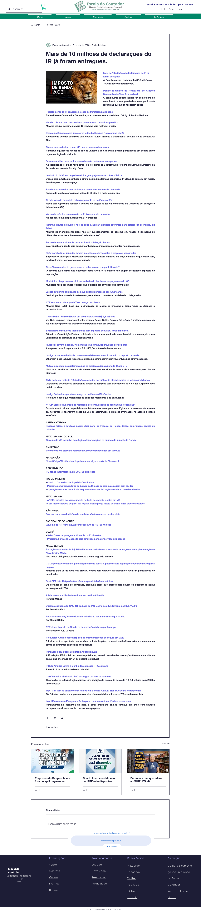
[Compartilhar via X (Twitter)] (54, 718)
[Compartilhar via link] (69, 718)
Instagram (133, 865)
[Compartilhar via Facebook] (47, 718)
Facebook (133, 872)
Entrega (97, 864)
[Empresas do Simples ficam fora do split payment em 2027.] (52, 761)
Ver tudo (166, 743)
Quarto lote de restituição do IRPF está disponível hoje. (99, 780)
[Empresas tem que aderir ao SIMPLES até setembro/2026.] (148, 761)
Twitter (131, 878)
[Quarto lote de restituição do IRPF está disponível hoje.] (100, 761)
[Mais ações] (153, 45)
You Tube (133, 884)
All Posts (35, 25)
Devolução (99, 871)
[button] (43, 7)
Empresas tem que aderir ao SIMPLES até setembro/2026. (146, 780)
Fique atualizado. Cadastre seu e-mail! (110, 833)
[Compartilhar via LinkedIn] (61, 718)
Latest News (53, 25)
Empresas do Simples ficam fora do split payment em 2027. (52, 780)
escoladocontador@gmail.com (19, 879)
